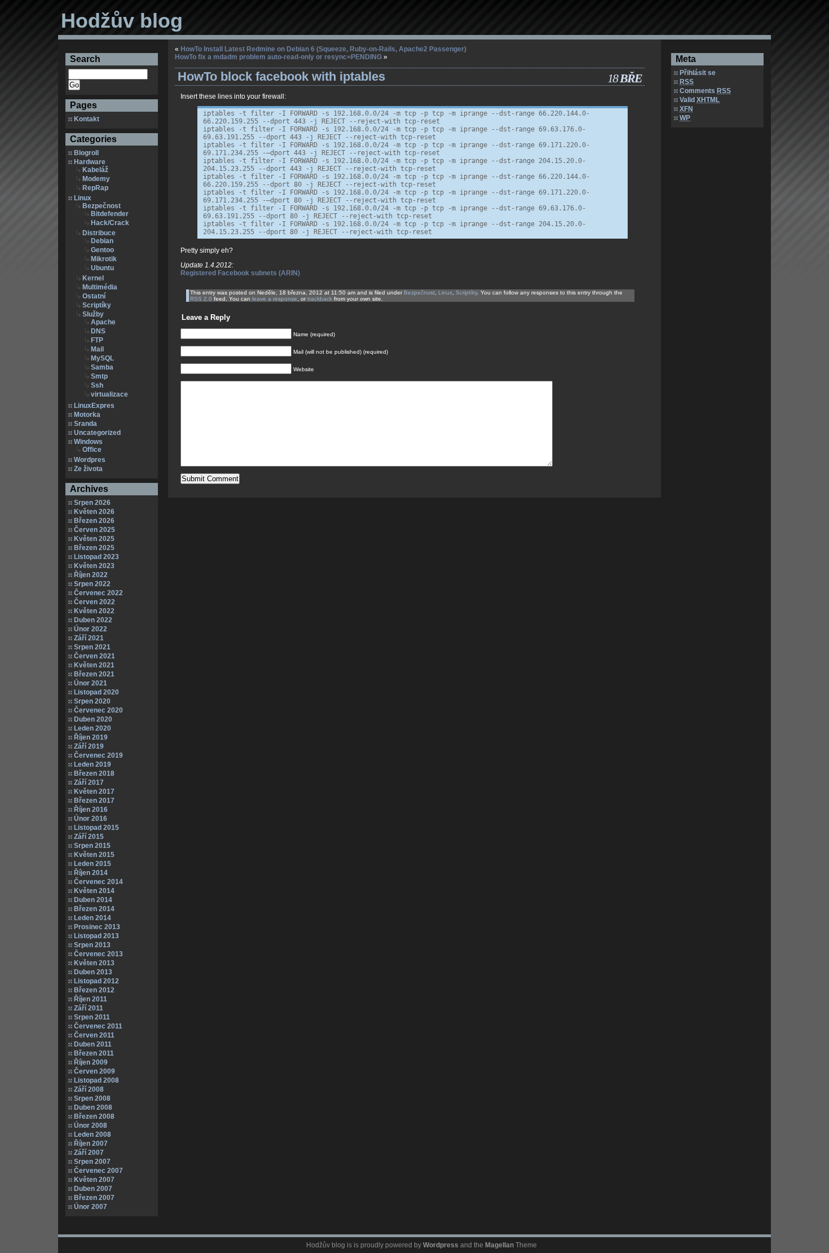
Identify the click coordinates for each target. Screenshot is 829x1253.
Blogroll (86, 153)
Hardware (89, 162)
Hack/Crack (110, 223)
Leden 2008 (92, 1134)
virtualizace (109, 394)
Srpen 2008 (92, 1098)
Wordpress (440, 1245)
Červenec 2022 (98, 593)
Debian (102, 241)
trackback (319, 299)
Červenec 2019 (98, 755)
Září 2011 (88, 1008)
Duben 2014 (93, 900)
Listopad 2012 (96, 981)
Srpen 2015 (92, 846)
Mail (97, 349)
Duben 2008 (93, 1107)
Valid (700, 100)
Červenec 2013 (98, 954)
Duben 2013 (93, 972)
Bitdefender (110, 214)
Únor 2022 (90, 629)
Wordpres (89, 460)
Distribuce (99, 233)
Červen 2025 (94, 530)
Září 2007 (89, 1153)
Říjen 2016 (91, 810)
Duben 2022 (93, 620)
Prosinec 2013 (97, 927)
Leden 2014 (92, 918)
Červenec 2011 (98, 1026)
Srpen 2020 (92, 701)
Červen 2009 (94, 1071)
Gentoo (102, 250)
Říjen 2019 (91, 737)
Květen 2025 (94, 539)
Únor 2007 (90, 1207)
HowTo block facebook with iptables (281, 76)
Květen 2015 (94, 855)
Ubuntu (102, 268)
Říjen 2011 (90, 999)
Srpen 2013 (92, 945)
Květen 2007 (94, 1180)
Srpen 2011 (92, 1017)
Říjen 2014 (91, 873)
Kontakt (86, 119)
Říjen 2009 (91, 1062)
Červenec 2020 (98, 710)
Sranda (85, 424)
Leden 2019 (92, 764)
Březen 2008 (94, 1116)
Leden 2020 (92, 728)
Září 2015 (89, 837)
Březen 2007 (94, 1198)
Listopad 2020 (96, 692)
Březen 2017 (94, 800)
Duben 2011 (93, 1044)
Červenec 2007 (98, 1171)
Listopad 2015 (96, 828)
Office (92, 450)
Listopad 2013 (96, 936)
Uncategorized (97, 433)
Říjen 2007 (91, 1144)
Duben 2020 (93, 719)
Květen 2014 (94, 891)
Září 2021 (89, 638)
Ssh (97, 385)
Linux (82, 198)
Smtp (99, 376)
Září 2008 (89, 1089)
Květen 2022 (94, 611)
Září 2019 (89, 746)
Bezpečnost (101, 206)
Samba (102, 367)
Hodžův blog (122, 20)
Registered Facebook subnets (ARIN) (240, 273)
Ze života (88, 469)
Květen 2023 (94, 566)
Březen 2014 (94, 909)
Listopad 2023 (96, 557)
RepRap (95, 188)
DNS (98, 331)
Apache (103, 322)
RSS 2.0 (201, 299)
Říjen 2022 (91, 575)
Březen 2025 (94, 548)
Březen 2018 (94, 773)
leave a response (274, 299)
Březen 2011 (94, 1053)
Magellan (499, 1245)
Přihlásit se (698, 73)
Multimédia (99, 287)
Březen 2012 (94, 990)
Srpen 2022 (92, 584)
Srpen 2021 (92, 647)
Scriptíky (96, 305)
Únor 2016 (90, 819)
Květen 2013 (94, 963)
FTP (97, 340)
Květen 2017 (94, 791)
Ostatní (93, 296)
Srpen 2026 (92, 503)
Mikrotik (104, 259)
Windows (88, 442)
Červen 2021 (94, 656)
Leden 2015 (92, 864)
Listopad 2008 (96, 1080)
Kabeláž (95, 170)
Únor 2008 (90, 1125)
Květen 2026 (94, 512)
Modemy (96, 179)
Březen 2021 (94, 674)
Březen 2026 (94, 521)
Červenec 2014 (98, 882)
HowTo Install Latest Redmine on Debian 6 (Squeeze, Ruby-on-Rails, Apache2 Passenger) (323, 49)
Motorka (87, 415)
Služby (93, 314)
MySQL (102, 358)
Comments (705, 91)
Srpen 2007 (92, 1162)
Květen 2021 (94, 665)
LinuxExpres (94, 406)
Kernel (93, 278)
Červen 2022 (94, 602)
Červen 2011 (94, 1035)
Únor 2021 (90, 683)
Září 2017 (89, 782)
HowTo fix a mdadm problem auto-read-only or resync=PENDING (278, 57)
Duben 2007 (93, 1189)
